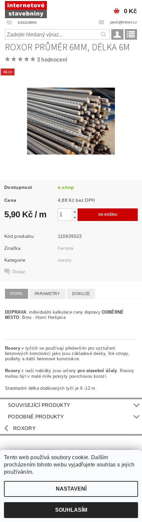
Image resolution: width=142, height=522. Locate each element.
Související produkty (39, 405)
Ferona (66, 248)
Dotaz (19, 271)
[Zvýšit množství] (75, 211)
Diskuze (81, 293)
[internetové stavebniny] (26, 8)
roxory (65, 260)
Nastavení (71, 489)
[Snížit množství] (75, 217)
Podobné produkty (36, 416)
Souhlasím (71, 510)
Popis (16, 293)
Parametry (47, 293)
